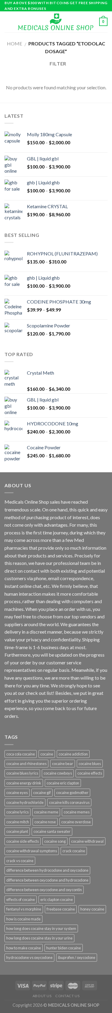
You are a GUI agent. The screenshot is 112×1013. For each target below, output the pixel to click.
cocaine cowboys (58, 773)
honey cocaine (92, 909)
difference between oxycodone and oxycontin (44, 889)
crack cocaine (73, 850)
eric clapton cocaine (56, 899)
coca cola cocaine (20, 754)
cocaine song (55, 841)
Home (14, 43)
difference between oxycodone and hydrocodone (47, 880)
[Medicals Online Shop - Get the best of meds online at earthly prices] (55, 22)
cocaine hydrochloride (25, 802)
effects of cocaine (20, 899)
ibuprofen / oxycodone (76, 957)
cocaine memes (77, 812)
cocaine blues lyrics (22, 773)
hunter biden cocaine (63, 947)
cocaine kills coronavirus (69, 802)
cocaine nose (45, 821)
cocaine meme (46, 812)
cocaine (46, 754)
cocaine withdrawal (87, 841)
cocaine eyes (17, 792)
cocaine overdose (76, 821)
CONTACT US (67, 996)
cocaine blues (90, 763)
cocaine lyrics (17, 812)
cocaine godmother (72, 792)
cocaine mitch (17, 821)
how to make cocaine (23, 947)
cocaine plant (17, 831)
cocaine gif (42, 792)
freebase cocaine (61, 909)
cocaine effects (89, 773)
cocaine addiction (73, 754)
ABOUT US (42, 996)
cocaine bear (62, 763)
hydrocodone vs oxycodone (29, 957)
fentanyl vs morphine (23, 909)
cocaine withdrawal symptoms (31, 850)
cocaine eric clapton (63, 783)
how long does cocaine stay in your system (41, 928)
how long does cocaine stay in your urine (39, 938)
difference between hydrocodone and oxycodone (47, 870)
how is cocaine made (23, 919)
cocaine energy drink (23, 783)
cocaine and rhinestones (26, 763)
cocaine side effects (22, 841)
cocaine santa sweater (51, 831)
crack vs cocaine (19, 860)
